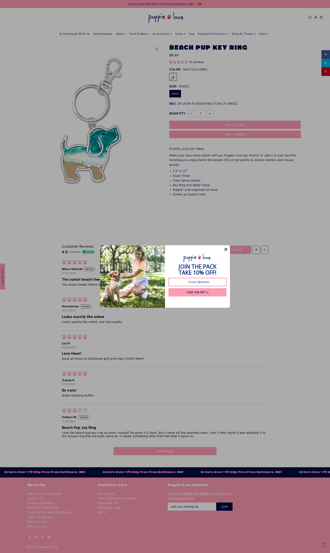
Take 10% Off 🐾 (197, 292)
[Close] (226, 249)
